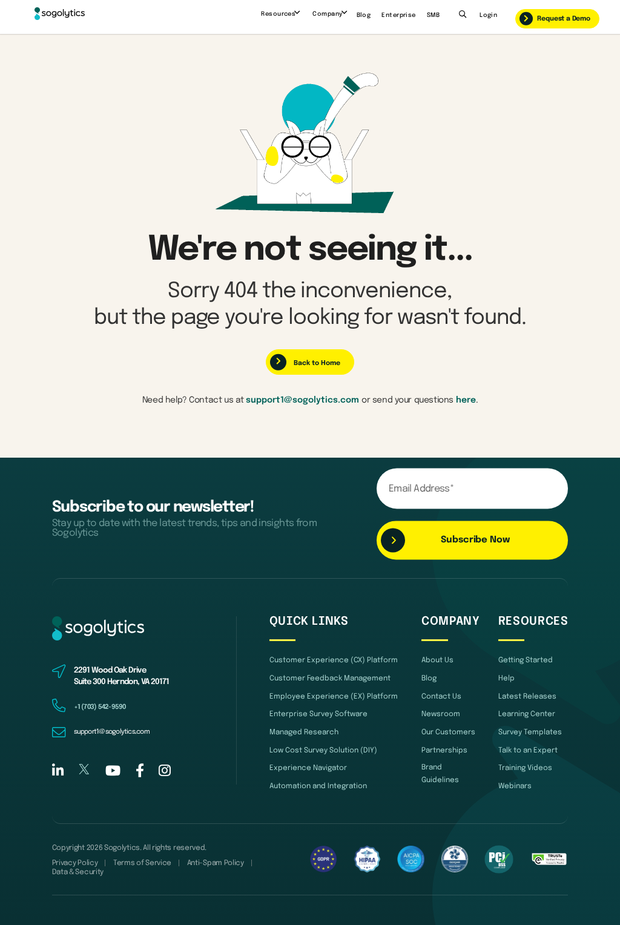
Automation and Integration (318, 786)
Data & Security (78, 872)
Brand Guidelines (440, 774)
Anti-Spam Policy (215, 863)
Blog (364, 15)
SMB (433, 15)
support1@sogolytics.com (302, 400)
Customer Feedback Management (330, 678)
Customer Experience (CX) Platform (333, 660)
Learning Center (526, 714)
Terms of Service (142, 863)
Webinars (515, 786)
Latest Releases (527, 696)
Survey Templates (530, 732)
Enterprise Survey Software (318, 714)
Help (506, 678)
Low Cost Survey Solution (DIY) (323, 750)
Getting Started (525, 660)
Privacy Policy (75, 863)
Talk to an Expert (528, 750)
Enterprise (398, 15)
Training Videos (525, 768)
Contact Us (441, 696)
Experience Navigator (308, 768)
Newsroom (440, 714)
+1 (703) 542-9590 (100, 707)
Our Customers (448, 732)
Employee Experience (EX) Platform (333, 696)
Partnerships (444, 750)
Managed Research (303, 732)
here (466, 400)
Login (488, 15)
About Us (437, 660)
